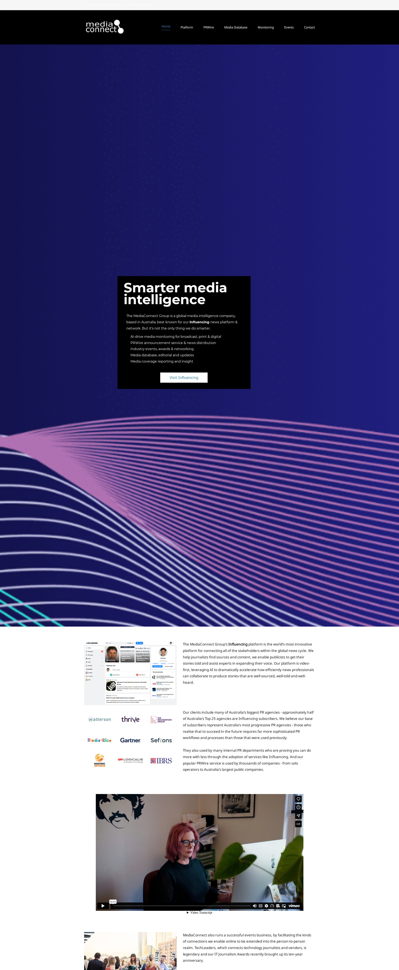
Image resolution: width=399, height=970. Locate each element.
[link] (130, 644)
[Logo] (105, 27)
